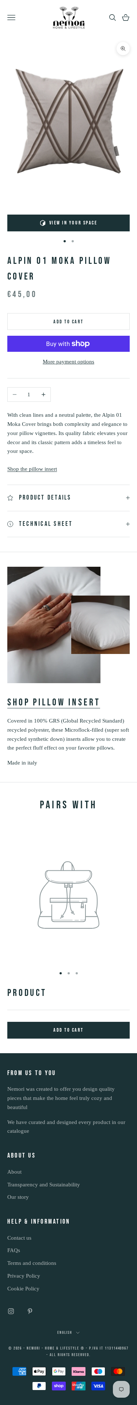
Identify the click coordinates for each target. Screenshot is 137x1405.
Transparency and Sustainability (43, 1184)
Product (27, 993)
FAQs (13, 1250)
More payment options (68, 362)
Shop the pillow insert (32, 469)
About (14, 1172)
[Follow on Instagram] (11, 1311)
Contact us (19, 1238)
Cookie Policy (23, 1289)
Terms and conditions (31, 1263)
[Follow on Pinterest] (30, 1311)
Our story (18, 1197)
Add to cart (68, 322)
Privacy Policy (23, 1276)
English (65, 1332)
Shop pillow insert (53, 702)
